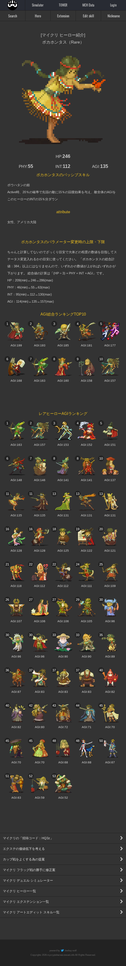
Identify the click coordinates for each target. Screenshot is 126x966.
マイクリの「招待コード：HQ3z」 (28, 838)
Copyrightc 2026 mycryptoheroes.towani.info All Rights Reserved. (63, 955)
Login (113, 5)
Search (12, 15)
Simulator (38, 5)
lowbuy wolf (70, 950)
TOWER (63, 5)
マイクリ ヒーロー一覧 (19, 891)
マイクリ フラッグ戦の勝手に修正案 (29, 870)
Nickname (114, 15)
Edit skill (88, 15)
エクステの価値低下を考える (24, 848)
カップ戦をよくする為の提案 (24, 859)
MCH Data (88, 5)
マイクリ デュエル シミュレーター (28, 880)
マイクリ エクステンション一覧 (26, 901)
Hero (38, 15)
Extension (63, 15)
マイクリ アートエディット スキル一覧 (31, 912)
